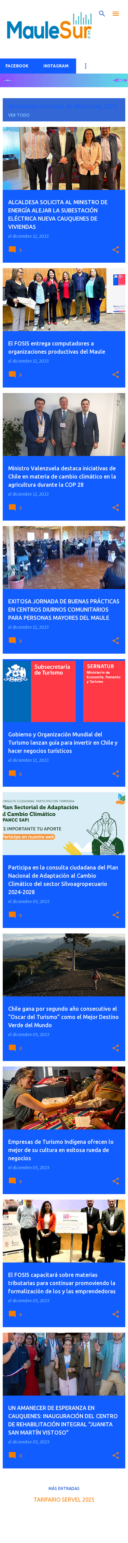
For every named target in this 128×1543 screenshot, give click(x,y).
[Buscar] (102, 13)
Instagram (56, 66)
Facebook (16, 66)
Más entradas (64, 1488)
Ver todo (19, 115)
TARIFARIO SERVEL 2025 (64, 1499)
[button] (116, 250)
